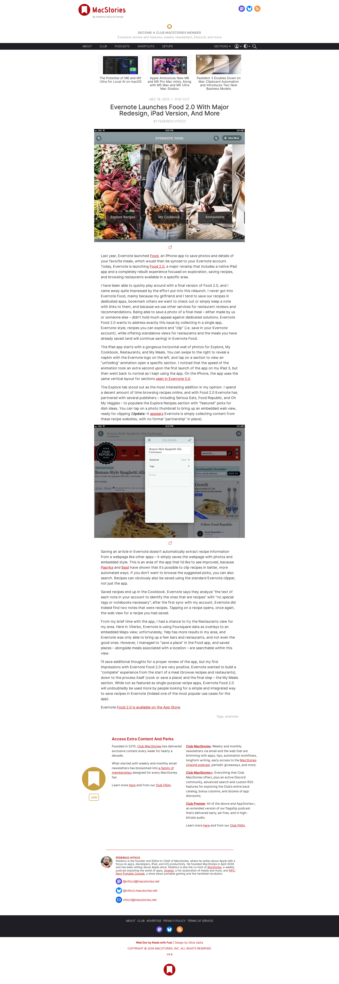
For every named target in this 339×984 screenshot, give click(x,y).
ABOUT (87, 46)
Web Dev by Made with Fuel (154, 942)
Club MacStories (149, 746)
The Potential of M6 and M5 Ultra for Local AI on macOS (120, 79)
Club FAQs (163, 785)
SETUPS (167, 46)
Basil (125, 567)
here (132, 785)
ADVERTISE (154, 920)
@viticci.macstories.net (140, 890)
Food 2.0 (157, 266)
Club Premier (195, 804)
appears (156, 414)
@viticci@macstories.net (141, 881)
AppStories (214, 867)
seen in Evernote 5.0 (173, 379)
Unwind (169, 870)
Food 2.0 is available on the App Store (148, 707)
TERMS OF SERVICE (200, 920)
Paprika (107, 567)
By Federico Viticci (169, 121)
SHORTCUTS (146, 46)
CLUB (103, 46)
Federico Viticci (128, 857)
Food (154, 256)
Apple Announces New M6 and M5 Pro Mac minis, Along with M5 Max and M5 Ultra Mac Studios (169, 83)
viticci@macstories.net (140, 900)
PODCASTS (122, 46)
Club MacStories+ (199, 772)
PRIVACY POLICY (174, 920)
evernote (231, 716)
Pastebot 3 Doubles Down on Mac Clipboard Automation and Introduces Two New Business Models (219, 83)
